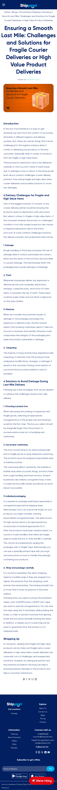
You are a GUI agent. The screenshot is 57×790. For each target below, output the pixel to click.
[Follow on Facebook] (36, 752)
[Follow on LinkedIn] (45, 752)
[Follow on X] (42, 752)
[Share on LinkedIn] (36, 679)
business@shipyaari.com (42, 737)
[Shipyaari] (28, 6)
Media (14, 741)
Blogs (15, 12)
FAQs (14, 744)
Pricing (42, 719)
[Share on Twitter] (29, 679)
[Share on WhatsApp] (24, 679)
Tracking (14, 734)
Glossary (14, 748)
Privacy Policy (22, 784)
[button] (3, 4)
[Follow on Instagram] (39, 752)
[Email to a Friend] (32, 679)
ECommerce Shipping (30, 12)
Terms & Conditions (8, 784)
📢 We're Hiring (42, 780)
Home (7, 12)
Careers (43, 722)
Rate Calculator (14, 737)
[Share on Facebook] (26, 679)
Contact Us (42, 712)
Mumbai (14, 714)
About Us (42, 708)
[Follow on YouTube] (49, 752)
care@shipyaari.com (43, 743)
